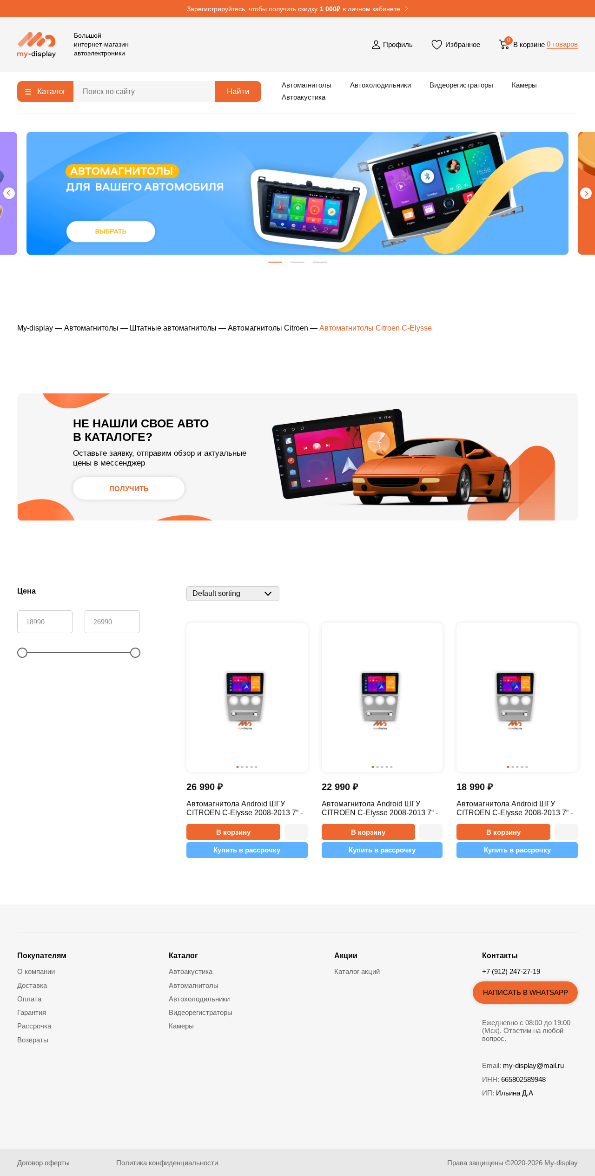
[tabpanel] (297, 193)
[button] (296, 832)
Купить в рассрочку (246, 850)
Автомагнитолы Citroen (268, 328)
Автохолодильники (380, 85)
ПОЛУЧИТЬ (129, 489)
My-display (35, 328)
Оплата (29, 999)
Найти (238, 91)
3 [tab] (320, 262)
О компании (36, 971)
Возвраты (32, 1040)
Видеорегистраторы (461, 85)
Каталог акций (357, 971)
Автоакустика (303, 97)
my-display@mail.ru (533, 1065)
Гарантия (31, 1012)
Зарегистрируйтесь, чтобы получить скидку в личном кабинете (293, 9)
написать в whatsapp (525, 992)
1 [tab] (275, 262)
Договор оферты (43, 1163)
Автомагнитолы (306, 85)
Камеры (524, 85)
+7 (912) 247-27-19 (511, 971)
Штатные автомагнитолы (173, 328)
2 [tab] (297, 262)
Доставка (32, 985)
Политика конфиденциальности (167, 1163)
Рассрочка (34, 1026)
